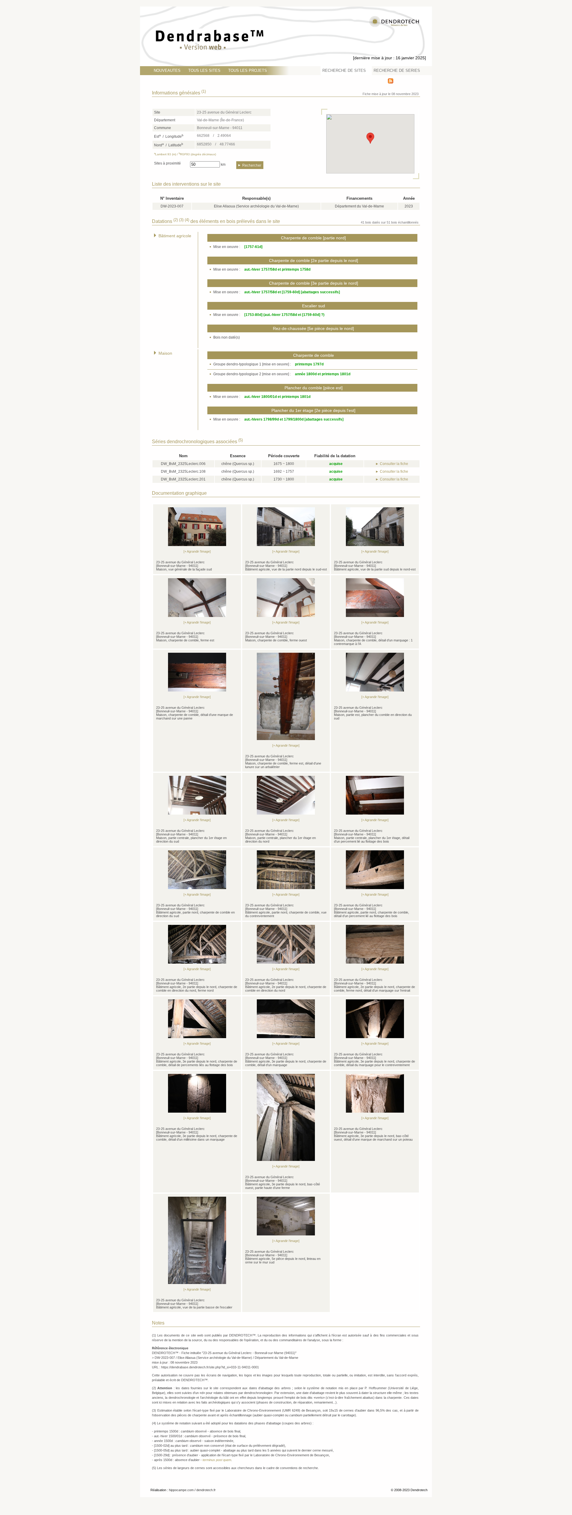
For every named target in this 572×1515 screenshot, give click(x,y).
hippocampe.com (181, 1490)
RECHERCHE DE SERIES (397, 70)
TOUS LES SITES (204, 70)
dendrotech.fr (206, 1490)
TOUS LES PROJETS (247, 70)
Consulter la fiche (394, 464)
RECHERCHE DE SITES (344, 70)
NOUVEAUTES (167, 70)
